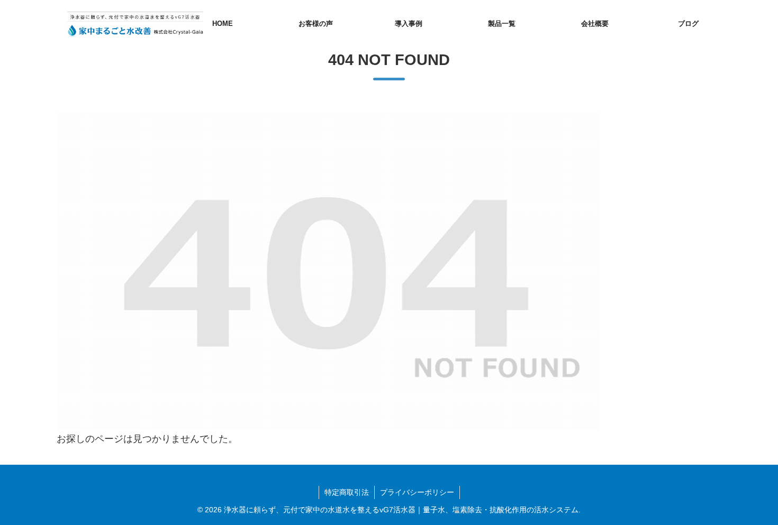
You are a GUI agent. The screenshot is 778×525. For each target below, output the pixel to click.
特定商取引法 (346, 492)
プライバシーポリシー (417, 492)
